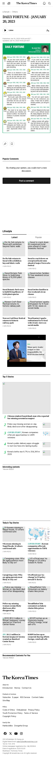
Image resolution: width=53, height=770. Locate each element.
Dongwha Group (21, 726)
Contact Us (26, 688)
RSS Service (25, 697)
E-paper (15, 697)
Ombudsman (21, 710)
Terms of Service (31, 713)
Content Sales (37, 697)
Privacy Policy (33, 710)
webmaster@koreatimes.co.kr (27, 742)
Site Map (6, 700)
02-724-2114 (10, 744)
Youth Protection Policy (12, 713)
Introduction (8, 688)
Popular (38, 237)
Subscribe (7, 697)
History (17, 688)
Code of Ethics (9, 710)
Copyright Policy (9, 716)
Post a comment (26, 181)
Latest (14, 237)
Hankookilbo (8, 726)
